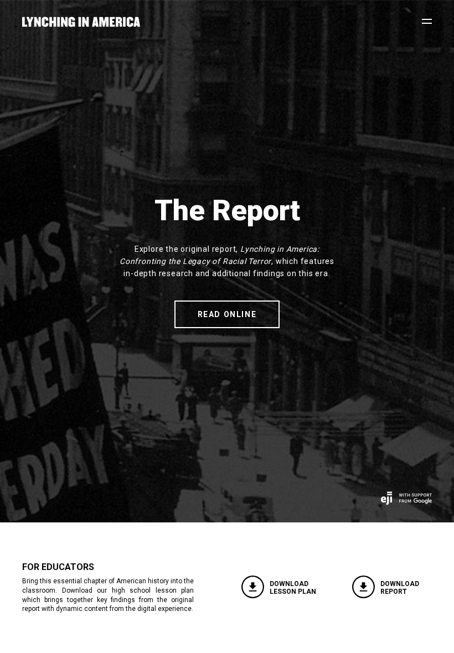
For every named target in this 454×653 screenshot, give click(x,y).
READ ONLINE (227, 314)
